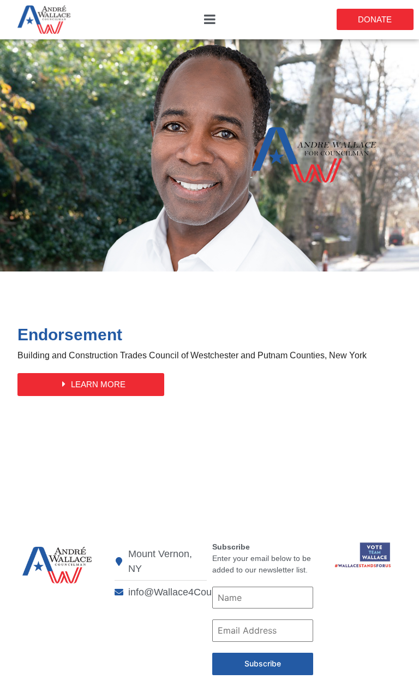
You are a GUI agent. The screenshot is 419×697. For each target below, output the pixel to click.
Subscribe (262, 663)
